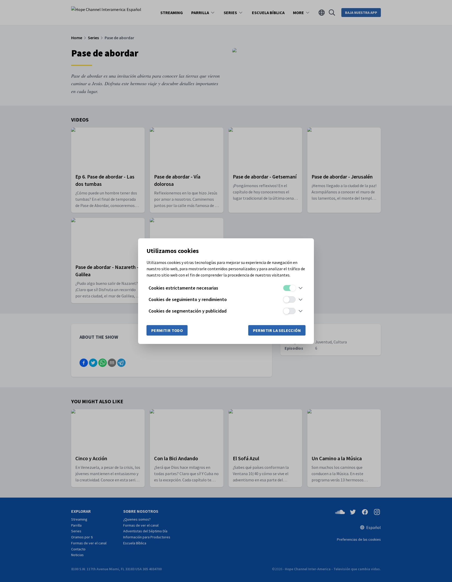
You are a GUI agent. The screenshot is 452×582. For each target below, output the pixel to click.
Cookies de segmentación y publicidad (188, 311)
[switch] (289, 288)
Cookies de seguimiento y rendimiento (188, 299)
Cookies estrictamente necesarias (183, 288)
